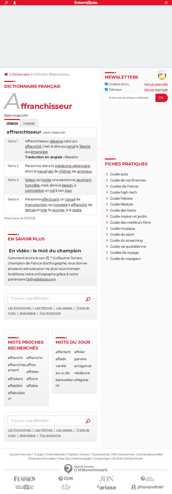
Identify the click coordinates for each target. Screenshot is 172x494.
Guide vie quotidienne (128, 247)
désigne (56, 141)
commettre (34, 191)
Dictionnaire (21, 74)
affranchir (79, 205)
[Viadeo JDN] (65, 487)
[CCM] (65, 478)
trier (43, 210)
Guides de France (124, 186)
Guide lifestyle (121, 204)
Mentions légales (82, 458)
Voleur (30, 180)
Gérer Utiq (64, 458)
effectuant (50, 199)
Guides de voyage (124, 253)
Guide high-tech (123, 192)
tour (68, 191)
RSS (114, 454)
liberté (84, 146)
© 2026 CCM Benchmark (128, 458)
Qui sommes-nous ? (21, 454)
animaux (84, 171)
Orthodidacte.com (41, 279)
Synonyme (29, 123)
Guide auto (119, 174)
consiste (61, 205)
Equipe (39, 454)
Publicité (72, 454)
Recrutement (127, 454)
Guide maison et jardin (128, 216)
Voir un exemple (156, 84)
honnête (32, 185)
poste (77, 210)
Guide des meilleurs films (130, 223)
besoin (67, 185)
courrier (58, 210)
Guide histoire (121, 198)
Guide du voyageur (125, 259)
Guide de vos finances (128, 180)
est (50, 171)
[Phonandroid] (147, 487)
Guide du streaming (126, 241)
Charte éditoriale (55, 454)
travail (42, 171)
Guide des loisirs (123, 210)
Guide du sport (122, 234)
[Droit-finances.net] (147, 478)
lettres (30, 210)
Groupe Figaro (102, 458)
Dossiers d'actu (118, 84)
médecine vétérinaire (72, 166)
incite (46, 180)
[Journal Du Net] (106, 478)
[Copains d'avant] (24, 487)
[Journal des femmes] (24, 478)
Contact (84, 454)
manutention (36, 205)
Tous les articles (101, 454)
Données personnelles (150, 454)
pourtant (84, 180)
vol (52, 191)
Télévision (115, 90)
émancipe (39, 152)
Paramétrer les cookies (42, 458)
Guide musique (122, 229)
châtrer (65, 171)
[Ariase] (106, 487)
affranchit (33, 146)
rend (71, 146)
